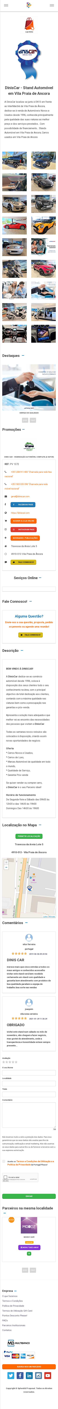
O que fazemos (9, 1296)
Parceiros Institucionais (13, 1325)
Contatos (6, 1330)
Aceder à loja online (23, 521)
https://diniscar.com (20, 513)
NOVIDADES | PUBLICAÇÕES (25, 538)
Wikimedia (52, 917)
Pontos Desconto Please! (14, 1315)
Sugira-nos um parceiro (29, 1367)
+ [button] (6, 862)
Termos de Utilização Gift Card (17, 1310)
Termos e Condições (12, 1301)
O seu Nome (7, 1068)
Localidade (6, 1078)
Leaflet (45, 917)
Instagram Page (26, 530)
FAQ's (5, 1320)
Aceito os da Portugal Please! (30, 1163)
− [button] (6, 867)
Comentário (7, 1100)
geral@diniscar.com (20, 496)
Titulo (4, 1089)
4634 (12, 1220)
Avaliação (6, 1058)
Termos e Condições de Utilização (33, 1161)
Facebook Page (25, 505)
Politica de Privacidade (13, 1306)
